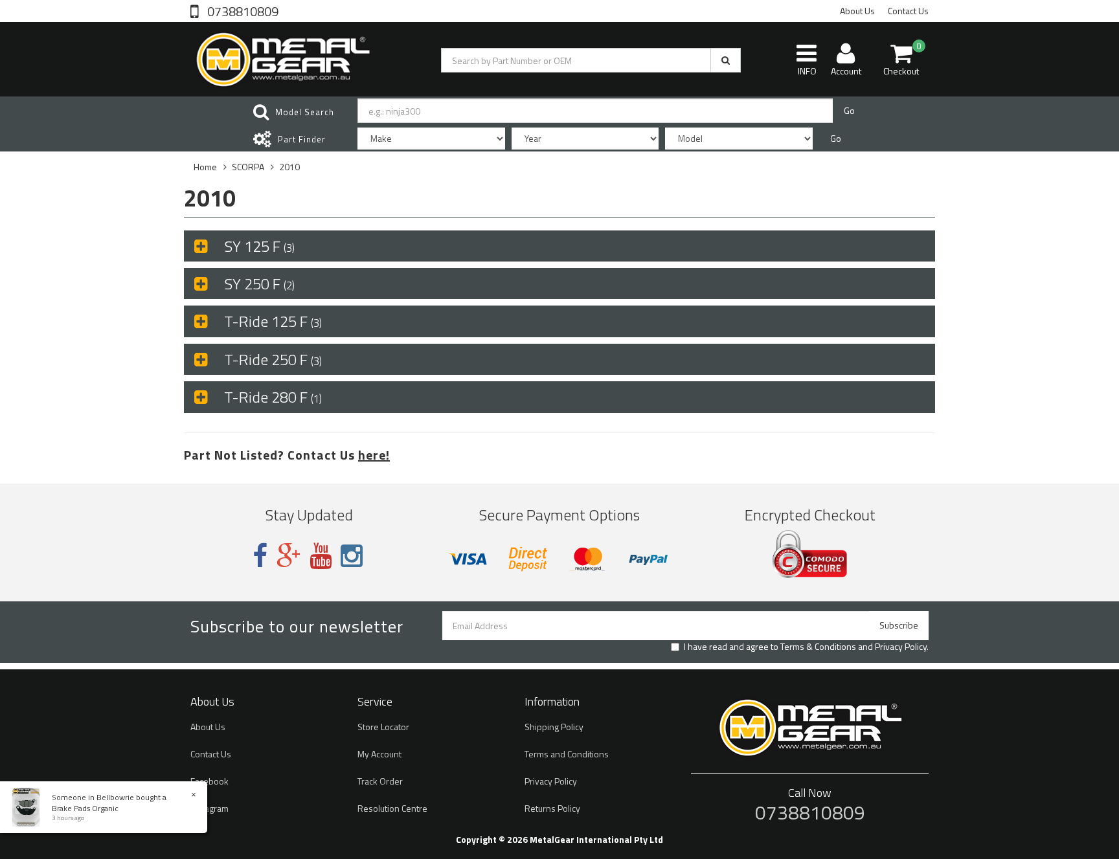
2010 (289, 166)
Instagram (209, 808)
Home (205, 166)
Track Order (380, 781)
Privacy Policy (901, 646)
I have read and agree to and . (806, 646)
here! (374, 455)
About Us (857, 10)
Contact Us (908, 10)
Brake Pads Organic (85, 808)
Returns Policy (552, 808)
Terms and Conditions (567, 754)
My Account (379, 754)
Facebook (209, 781)
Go (849, 110)
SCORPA (248, 166)
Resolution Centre (392, 808)
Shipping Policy (554, 726)
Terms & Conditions (818, 646)
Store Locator (383, 726)
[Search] (725, 60)
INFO (807, 71)
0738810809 (241, 10)
